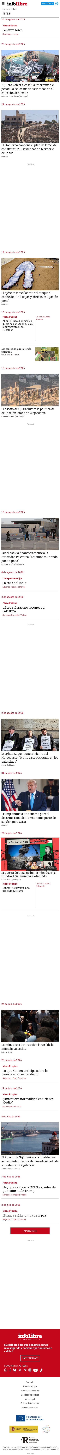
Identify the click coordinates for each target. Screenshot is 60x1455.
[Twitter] (20, 1370)
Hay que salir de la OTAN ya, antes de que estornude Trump (29, 1189)
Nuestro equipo (30, 1386)
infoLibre (4, 157)
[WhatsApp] (5, 1370)
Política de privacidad (30, 1403)
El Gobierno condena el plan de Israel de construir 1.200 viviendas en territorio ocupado (29, 149)
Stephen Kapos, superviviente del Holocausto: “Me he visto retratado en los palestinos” (29, 757)
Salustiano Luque (10, 34)
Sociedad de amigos (30, 1395)
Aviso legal (30, 1399)
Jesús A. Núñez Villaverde (43, 884)
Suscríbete (47, 4)
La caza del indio (15, 583)
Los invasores (13, 30)
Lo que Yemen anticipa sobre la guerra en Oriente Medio (25, 1072)
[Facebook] (10, 1370)
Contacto (30, 1382)
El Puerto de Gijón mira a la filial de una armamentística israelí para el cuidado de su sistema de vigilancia (29, 1161)
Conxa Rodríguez (8, 765)
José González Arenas (43, 318)
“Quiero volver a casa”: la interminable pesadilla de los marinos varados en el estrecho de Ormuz (27, 89)
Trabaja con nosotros (30, 1390)
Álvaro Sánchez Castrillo (10, 1169)
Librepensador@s (12, 578)
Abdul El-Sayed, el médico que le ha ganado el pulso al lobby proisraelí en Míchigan (18, 325)
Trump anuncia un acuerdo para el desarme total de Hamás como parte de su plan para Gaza (28, 818)
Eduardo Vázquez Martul (14, 587)
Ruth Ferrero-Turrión (12, 1106)
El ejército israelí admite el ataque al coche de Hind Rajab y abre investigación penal (29, 297)
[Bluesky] (14, 1370)
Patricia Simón (7, 1052)
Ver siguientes (30, 1231)
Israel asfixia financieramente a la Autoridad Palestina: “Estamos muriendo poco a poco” (29, 557)
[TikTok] (41, 1370)
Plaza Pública (10, 25)
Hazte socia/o (30, 1358)
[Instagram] (29, 1370)
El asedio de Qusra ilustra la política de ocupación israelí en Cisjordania (28, 411)
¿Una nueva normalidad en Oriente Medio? (28, 1100)
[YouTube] (35, 1370)
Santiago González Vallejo (15, 615)
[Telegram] (25, 1370)
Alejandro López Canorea (14, 1078)
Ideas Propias (10, 883)
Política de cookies (30, 1407)
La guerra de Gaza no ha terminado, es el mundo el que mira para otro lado (29, 874)
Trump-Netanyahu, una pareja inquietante (16, 889)
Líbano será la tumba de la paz (24, 1215)
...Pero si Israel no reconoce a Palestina (24, 609)
